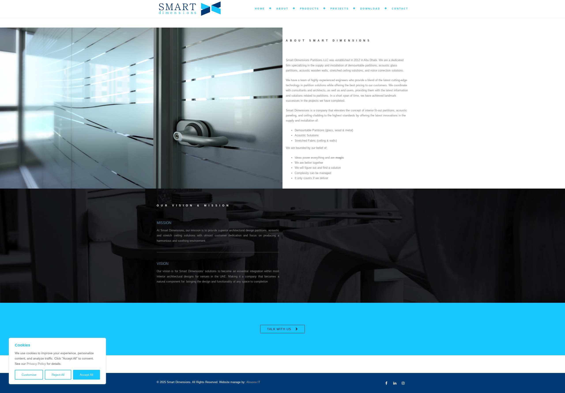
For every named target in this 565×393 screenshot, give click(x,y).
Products (309, 8)
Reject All (58, 374)
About (282, 8)
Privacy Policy (36, 363)
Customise (29, 374)
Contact (400, 8)
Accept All (86, 374)
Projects (339, 8)
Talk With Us (279, 329)
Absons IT (253, 382)
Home (260, 8)
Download (370, 8)
